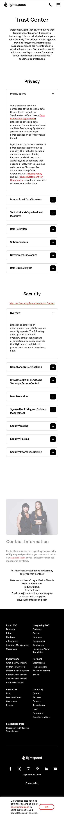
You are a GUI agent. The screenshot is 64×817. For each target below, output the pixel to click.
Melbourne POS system (17, 670)
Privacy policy (32, 783)
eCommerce (12, 641)
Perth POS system (15, 682)
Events (9, 705)
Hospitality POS (41, 625)
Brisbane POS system (16, 674)
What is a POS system (16, 663)
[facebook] (10, 768)
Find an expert (40, 667)
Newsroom (38, 713)
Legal (35, 709)
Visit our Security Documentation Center (32, 303)
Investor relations (41, 717)
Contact (37, 693)
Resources (11, 689)
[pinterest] (37, 768)
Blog (8, 693)
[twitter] (19, 768)
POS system (12, 658)
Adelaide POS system (16, 678)
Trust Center (39, 705)
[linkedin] (46, 768)
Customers (11, 649)
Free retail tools (13, 697)
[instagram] (28, 768)
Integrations (39, 641)
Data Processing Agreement (27, 117)
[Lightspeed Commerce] (14, 4)
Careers (37, 701)
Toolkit (36, 674)
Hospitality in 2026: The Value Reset (17, 729)
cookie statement (20, 807)
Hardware (10, 637)
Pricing (9, 633)
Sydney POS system (15, 667)
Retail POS (11, 625)
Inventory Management (17, 645)
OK (46, 807)
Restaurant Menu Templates (41, 651)
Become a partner (41, 670)
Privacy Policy (34, 173)
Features (10, 629)
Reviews (37, 697)
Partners (37, 658)
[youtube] (55, 768)
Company (38, 689)
